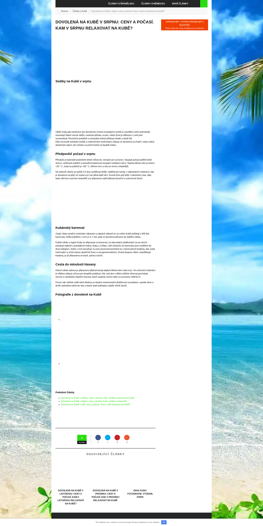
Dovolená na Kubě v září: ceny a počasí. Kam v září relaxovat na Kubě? (95, 404)
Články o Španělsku (121, 3)
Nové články (180, 3)
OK (164, 522)
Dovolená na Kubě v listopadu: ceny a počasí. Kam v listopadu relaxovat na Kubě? (70, 497)
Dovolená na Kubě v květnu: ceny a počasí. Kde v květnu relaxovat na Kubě (97, 398)
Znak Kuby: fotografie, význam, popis (140, 493)
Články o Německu (153, 3)
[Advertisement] (105, 55)
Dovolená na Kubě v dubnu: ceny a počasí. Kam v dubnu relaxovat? (94, 401)
